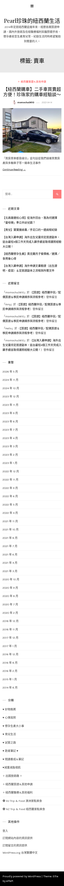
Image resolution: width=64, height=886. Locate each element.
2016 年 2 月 (10, 671)
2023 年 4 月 (10, 438)
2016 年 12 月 (10, 654)
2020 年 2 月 (10, 612)
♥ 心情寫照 (9, 717)
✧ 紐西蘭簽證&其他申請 (32, 81)
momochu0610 (25, 102)
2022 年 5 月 (10, 504)
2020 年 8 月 (10, 596)
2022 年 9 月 (10, 488)
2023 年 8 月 (10, 421)
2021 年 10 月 (11, 529)
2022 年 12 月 (11, 471)
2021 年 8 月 (10, 538)
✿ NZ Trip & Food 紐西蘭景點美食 (24, 809)
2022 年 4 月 (10, 512)
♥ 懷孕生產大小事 (13, 726)
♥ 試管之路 (9, 742)
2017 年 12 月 (10, 637)
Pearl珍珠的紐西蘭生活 (32, 20)
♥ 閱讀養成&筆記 (13, 759)
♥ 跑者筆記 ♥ (10, 750)
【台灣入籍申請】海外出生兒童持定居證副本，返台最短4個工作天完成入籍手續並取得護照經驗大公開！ (32, 242)
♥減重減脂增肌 (12, 767)
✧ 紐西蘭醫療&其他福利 (18, 792)
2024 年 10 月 (11, 388)
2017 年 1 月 (10, 646)
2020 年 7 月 (10, 604)
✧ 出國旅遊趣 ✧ (12, 775)
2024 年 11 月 (10, 379)
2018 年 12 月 (11, 621)
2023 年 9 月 (10, 413)
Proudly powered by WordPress (22, 876)
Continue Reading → (14, 169)
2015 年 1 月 (10, 679)
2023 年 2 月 (10, 454)
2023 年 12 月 (11, 396)
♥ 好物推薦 (9, 709)
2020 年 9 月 (10, 587)
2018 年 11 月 (10, 629)
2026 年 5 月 (10, 371)
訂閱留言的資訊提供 (15, 845)
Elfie (55, 876)
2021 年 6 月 (10, 554)
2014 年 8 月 (10, 687)
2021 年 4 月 (10, 562)
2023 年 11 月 (10, 404)
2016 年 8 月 (10, 662)
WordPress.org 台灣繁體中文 (20, 852)
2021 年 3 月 (10, 571)
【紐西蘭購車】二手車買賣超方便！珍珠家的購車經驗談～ (32, 91)
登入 (5, 831)
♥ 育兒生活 (9, 734)
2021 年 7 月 (10, 546)
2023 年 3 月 (10, 446)
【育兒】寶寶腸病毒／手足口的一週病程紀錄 (30, 229)
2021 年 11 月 (10, 521)
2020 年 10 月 (11, 579)
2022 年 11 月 (10, 479)
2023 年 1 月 (10, 463)
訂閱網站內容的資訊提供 (18, 838)
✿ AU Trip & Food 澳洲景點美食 (22, 801)
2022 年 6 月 (10, 496)
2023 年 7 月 (10, 429)
